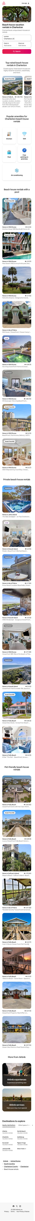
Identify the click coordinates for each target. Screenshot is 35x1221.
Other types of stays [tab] (25, 1125)
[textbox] (9, 45)
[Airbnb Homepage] (3, 3)
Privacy (6, 1211)
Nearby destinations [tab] (8, 1125)
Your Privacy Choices (22, 1211)
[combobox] (17, 39)
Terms (13, 1211)
